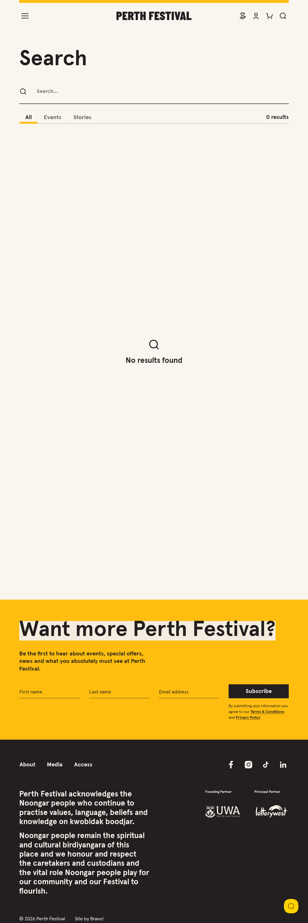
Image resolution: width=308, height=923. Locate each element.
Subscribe (259, 691)
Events (52, 117)
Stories (82, 117)
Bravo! (97, 919)
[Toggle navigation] (25, 16)
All (28, 117)
